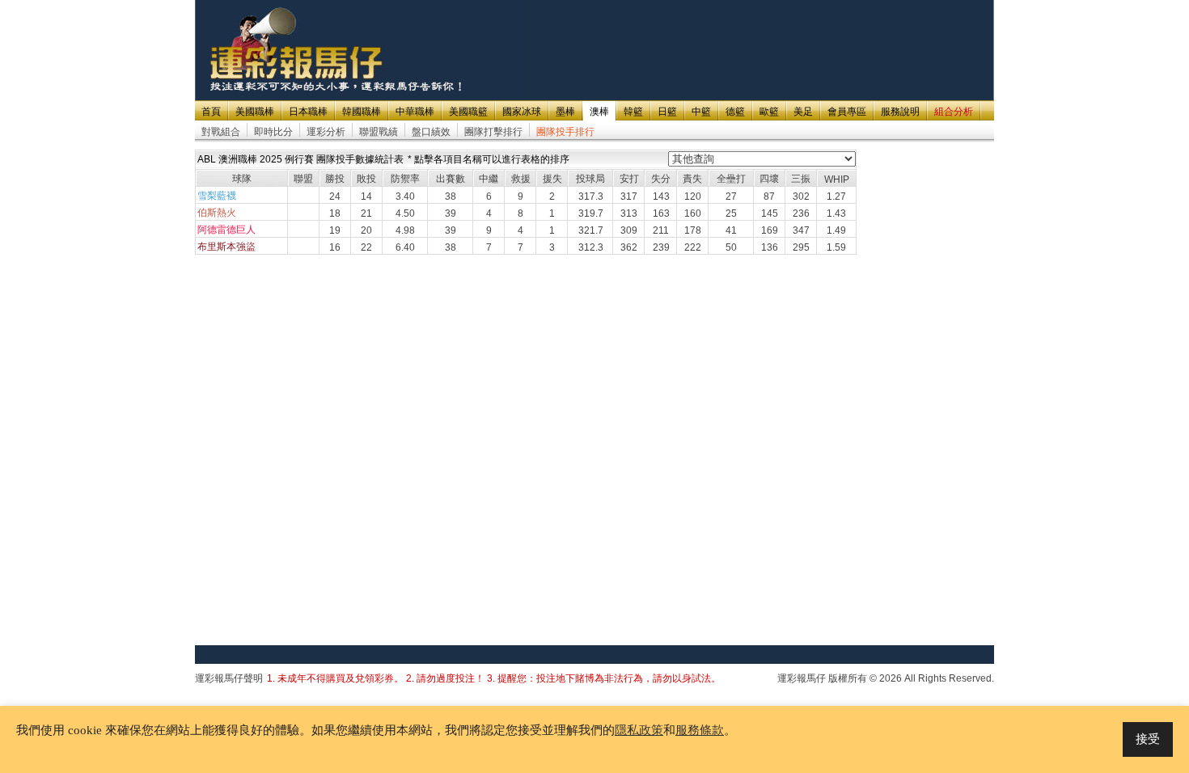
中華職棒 (415, 111)
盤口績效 (431, 131)
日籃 (667, 111)
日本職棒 (308, 111)
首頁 (211, 111)
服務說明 (900, 111)
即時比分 (273, 131)
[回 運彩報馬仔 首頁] (298, 50)
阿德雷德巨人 (226, 229)
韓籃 (633, 111)
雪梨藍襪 (216, 195)
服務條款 (699, 730)
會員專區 (846, 111)
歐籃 (769, 111)
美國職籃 (468, 111)
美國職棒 (254, 111)
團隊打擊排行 (493, 131)
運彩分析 (326, 131)
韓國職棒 (361, 111)
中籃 (701, 111)
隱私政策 (639, 730)
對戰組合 (220, 131)
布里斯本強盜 (226, 246)
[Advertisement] (698, 38)
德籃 (735, 111)
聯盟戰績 (378, 131)
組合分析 (953, 111)
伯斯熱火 (216, 212)
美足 (803, 111)
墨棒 (565, 111)
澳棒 (599, 111)
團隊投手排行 (565, 131)
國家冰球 (521, 111)
